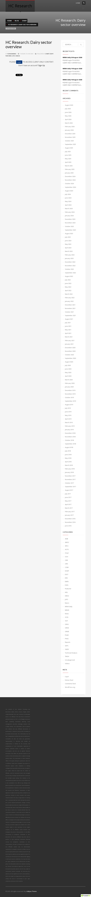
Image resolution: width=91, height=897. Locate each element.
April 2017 (68, 504)
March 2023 (69, 251)
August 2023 (69, 233)
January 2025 (69, 173)
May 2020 (68, 372)
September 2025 (70, 144)
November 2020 (70, 351)
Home (9, 21)
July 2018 (68, 451)
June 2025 (68, 155)
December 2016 (70, 519)
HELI (66, 592)
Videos (18, 56)
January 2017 (69, 515)
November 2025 (70, 137)
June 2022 (68, 283)
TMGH (67, 656)
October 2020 (69, 355)
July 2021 (68, 323)
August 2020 (69, 362)
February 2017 (69, 512)
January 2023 (69, 258)
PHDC (67, 639)
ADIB (66, 539)
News (67, 614)
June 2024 (68, 198)
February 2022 (69, 298)
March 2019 (69, 422)
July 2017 (68, 494)
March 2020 (69, 380)
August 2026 (69, 105)
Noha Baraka (11, 53)
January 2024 (69, 216)
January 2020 (69, 387)
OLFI (66, 621)
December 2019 (70, 390)
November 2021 (70, 308)
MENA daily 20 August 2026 (72, 57)
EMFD (67, 582)
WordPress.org (70, 687)
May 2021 (68, 330)
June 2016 (68, 526)
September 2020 (70, 358)
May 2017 (68, 501)
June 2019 (68, 412)
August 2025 (69, 148)
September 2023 (70, 230)
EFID (66, 578)
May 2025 (68, 159)
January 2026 (69, 130)
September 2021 (70, 315)
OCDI (66, 617)
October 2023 (69, 226)
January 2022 (69, 301)
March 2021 (69, 337)
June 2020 (68, 369)
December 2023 (70, 219)
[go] (81, 44)
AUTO (67, 549)
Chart (24, 21)
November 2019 (70, 394)
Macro (67, 603)
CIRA (66, 564)
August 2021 (69, 319)
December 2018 (70, 433)
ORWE (67, 632)
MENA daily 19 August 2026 (72, 69)
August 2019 (69, 405)
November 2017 (70, 479)
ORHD (67, 628)
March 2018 (69, 465)
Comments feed (70, 684)
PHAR (67, 635)
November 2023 (70, 223)
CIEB (66, 560)
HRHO (67, 596)
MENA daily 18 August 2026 (72, 80)
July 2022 (68, 280)
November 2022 (70, 266)
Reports (67, 642)
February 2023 (69, 255)
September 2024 (70, 187)
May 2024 (68, 201)
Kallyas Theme (32, 891)
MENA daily (68, 607)
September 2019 (70, 401)
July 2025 (68, 152)
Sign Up (41, 65)
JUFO (13, 56)
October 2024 (69, 184)
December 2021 (70, 305)
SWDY (67, 649)
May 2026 (68, 116)
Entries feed (69, 680)
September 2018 (70, 444)
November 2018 (70, 437)
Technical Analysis (71, 653)
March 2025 (69, 166)
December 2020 (70, 348)
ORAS (67, 624)
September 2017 (70, 487)
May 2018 (68, 458)
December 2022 (70, 262)
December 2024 (70, 176)
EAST (66, 574)
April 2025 (68, 162)
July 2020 (68, 365)
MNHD (67, 610)
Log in (67, 676)
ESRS (66, 585)
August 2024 (69, 191)
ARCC (66, 546)
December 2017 (70, 476)
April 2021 (68, 333)
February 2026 (69, 127)
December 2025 (70, 134)
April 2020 (68, 376)
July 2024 (68, 194)
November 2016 (70, 522)
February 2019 (69, 426)
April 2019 (68, 419)
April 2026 (68, 119)
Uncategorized (70, 660)
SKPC (66, 646)
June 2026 (68, 112)
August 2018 (69, 447)
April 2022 (68, 290)
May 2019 (68, 415)
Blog (17, 21)
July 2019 (68, 408)
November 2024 (70, 180)
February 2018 (69, 469)
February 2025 (69, 169)
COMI (66, 567)
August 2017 (69, 490)
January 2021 (69, 344)
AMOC (67, 542)
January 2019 (69, 430)
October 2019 (69, 397)
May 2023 (68, 244)
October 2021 (69, 312)
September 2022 (70, 273)
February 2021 (69, 340)
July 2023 (68, 237)
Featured (9, 56)
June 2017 (68, 497)
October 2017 (69, 483)
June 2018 (68, 455)
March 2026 (69, 123)
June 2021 (68, 326)
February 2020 (69, 383)
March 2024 (69, 209)
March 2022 (69, 294)
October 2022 (69, 269)
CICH (66, 557)
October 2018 (69, 440)
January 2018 (69, 472)
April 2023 (68, 248)
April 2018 (68, 462)
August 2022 (69, 276)
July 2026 (68, 109)
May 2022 (68, 287)
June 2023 (68, 241)
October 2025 (69, 141)
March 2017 (69, 508)
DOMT (51, 53)
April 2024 (68, 205)
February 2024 (69, 212)
